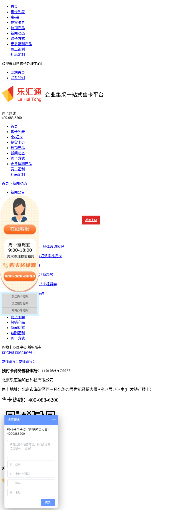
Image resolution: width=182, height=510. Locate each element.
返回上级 (91, 220)
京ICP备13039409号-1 (18, 353)
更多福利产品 (21, 44)
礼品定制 (18, 55)
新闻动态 (18, 33)
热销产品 (18, 28)
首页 (14, 6)
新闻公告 (18, 192)
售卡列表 (18, 12)
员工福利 (18, 49)
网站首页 (18, 72)
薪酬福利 (18, 333)
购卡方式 (18, 39)
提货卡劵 (18, 22)
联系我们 (18, 78)
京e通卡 (17, 17)
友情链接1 (10, 361)
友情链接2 (27, 361)
